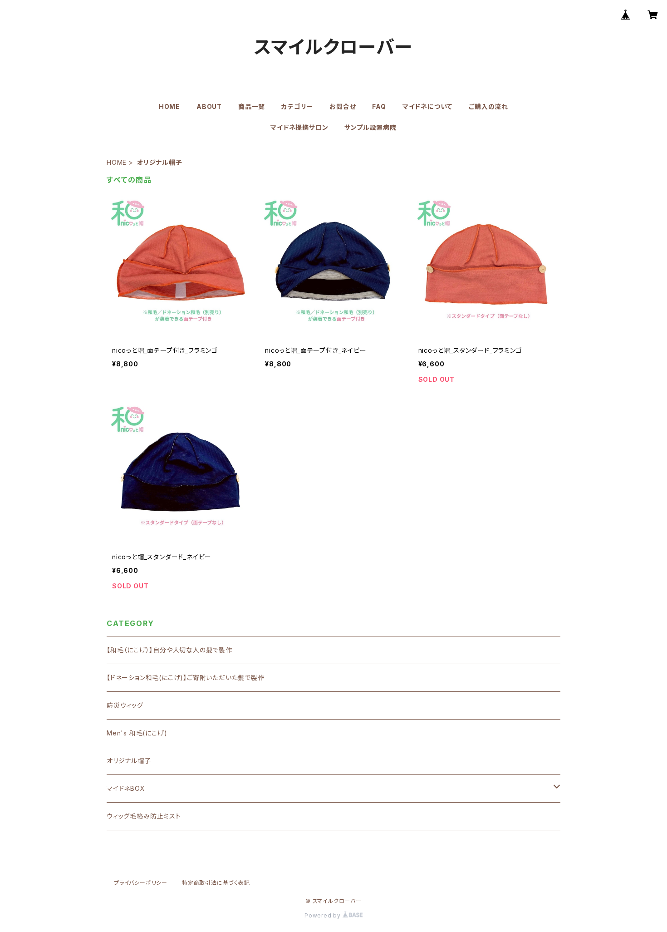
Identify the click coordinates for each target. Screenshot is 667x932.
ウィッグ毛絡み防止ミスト (144, 816)
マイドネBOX (126, 788)
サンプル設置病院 (370, 127)
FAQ (379, 106)
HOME (169, 106)
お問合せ (342, 106)
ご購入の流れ (488, 106)
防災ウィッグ (125, 705)
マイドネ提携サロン (299, 127)
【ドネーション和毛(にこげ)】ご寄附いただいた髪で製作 (186, 677)
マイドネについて (427, 106)
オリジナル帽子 (129, 760)
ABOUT (209, 106)
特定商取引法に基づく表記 (216, 882)
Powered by (323, 915)
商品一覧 (251, 106)
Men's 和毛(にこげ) (137, 733)
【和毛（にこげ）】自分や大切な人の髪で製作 (169, 650)
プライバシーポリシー (140, 882)
